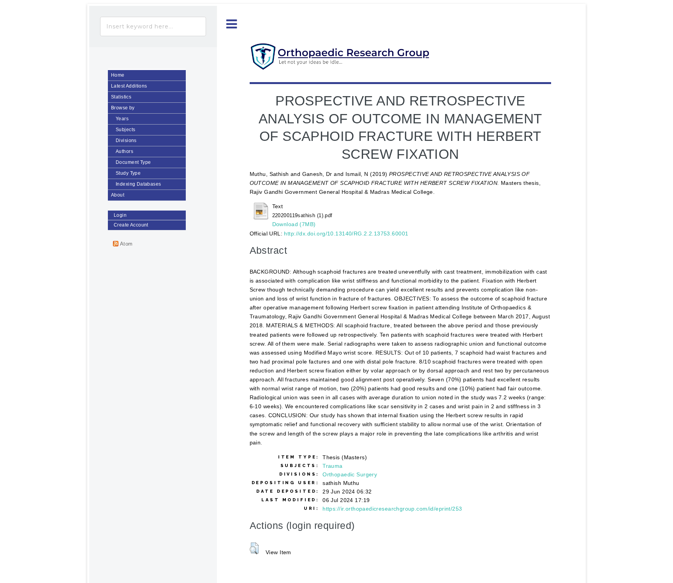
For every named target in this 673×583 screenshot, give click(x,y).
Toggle (232, 24)
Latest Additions (129, 86)
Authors (124, 151)
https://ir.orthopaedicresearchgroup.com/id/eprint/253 (392, 509)
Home (118, 75)
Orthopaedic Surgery (349, 474)
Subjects (125, 129)
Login (120, 215)
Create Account (131, 225)
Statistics (121, 97)
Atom (125, 244)
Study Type (128, 173)
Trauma (332, 466)
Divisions (126, 140)
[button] (254, 548)
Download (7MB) (294, 224)
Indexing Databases (138, 184)
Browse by (123, 108)
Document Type (133, 162)
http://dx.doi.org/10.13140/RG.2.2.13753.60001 (346, 233)
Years (122, 118)
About (117, 195)
